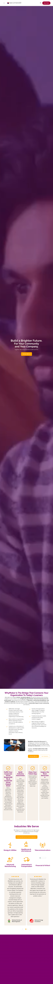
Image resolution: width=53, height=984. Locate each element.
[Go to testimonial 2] (27, 929)
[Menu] (4, 3)
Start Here (46, 3)
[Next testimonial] (30, 929)
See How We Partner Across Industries (26, 837)
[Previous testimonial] (22, 929)
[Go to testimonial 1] (25, 929)
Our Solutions (45, 756)
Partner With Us (26, 354)
